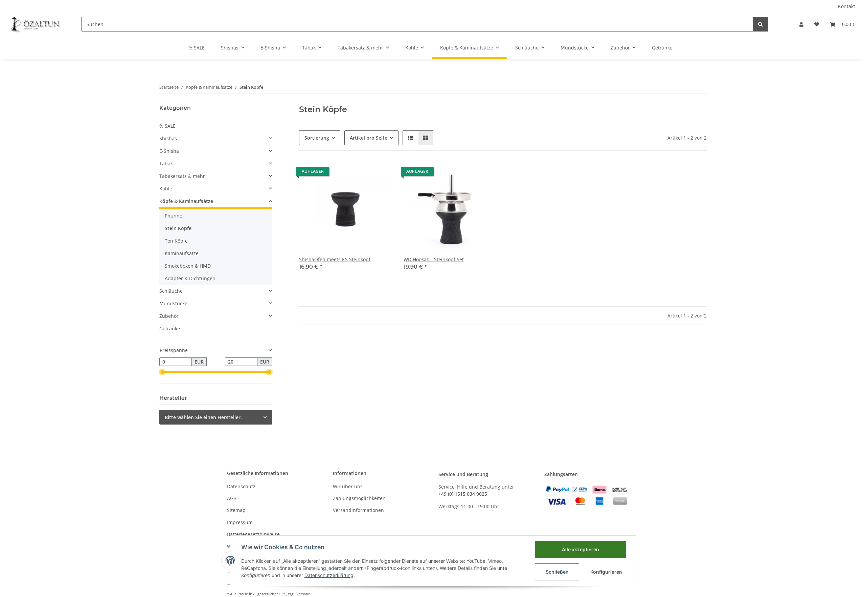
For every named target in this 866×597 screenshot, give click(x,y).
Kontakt (846, 6)
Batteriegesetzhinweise (253, 534)
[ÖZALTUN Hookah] (35, 24)
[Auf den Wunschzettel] (381, 173)
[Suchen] (760, 24)
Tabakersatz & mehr (182, 176)
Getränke (169, 328)
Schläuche (171, 291)
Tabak (166, 163)
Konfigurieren (606, 572)
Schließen (557, 572)
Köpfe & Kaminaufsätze (186, 201)
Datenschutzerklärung (329, 575)
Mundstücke (173, 303)
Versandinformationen (358, 510)
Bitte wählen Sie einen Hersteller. (203, 417)
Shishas (168, 138)
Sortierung (316, 138)
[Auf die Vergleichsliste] (363, 173)
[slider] (162, 372)
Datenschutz (241, 486)
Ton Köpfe (176, 241)
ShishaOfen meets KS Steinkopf (334, 259)
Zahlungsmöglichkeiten (359, 498)
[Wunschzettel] (816, 24)
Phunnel (174, 215)
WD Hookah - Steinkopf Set (434, 259)
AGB (231, 498)
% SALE (167, 126)
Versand (303, 593)
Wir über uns (348, 486)
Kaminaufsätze (182, 253)
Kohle (165, 188)
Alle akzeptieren (580, 549)
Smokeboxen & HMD (188, 266)
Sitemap (236, 510)
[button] (801, 24)
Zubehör (169, 316)
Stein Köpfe (178, 228)
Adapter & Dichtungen (190, 278)
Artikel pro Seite (368, 138)
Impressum (240, 522)
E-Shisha (169, 151)
